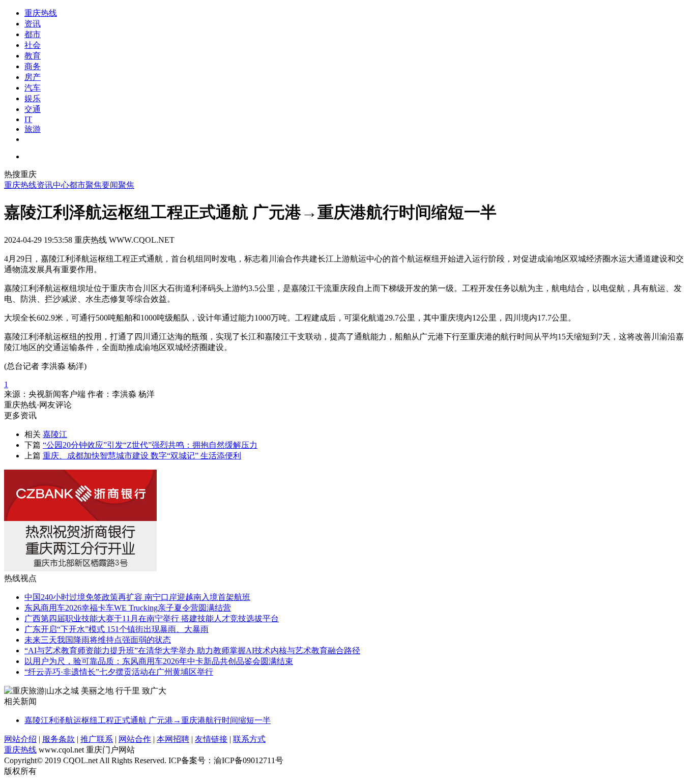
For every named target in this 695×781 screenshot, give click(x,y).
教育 (32, 55)
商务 (32, 66)
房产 (32, 77)
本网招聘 (173, 739)
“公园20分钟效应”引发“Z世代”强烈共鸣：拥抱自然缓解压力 (150, 445)
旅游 (32, 129)
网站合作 (135, 739)
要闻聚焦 (118, 185)
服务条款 (58, 739)
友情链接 (211, 739)
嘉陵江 (55, 434)
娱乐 (32, 98)
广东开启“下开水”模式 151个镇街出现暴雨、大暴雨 (116, 629)
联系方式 (249, 739)
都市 (32, 34)
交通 (32, 109)
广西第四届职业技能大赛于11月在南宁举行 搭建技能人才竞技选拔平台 (151, 618)
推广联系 (96, 739)
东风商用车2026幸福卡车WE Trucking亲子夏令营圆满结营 (127, 607)
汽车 (32, 87)
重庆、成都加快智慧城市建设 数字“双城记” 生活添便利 (142, 455)
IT (28, 119)
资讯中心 (53, 185)
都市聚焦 (85, 185)
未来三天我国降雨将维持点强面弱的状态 (97, 639)
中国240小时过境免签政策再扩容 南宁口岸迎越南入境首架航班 (137, 597)
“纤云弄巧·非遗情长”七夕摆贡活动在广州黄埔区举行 (118, 672)
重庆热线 (40, 13)
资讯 (32, 23)
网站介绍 (20, 739)
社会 (32, 45)
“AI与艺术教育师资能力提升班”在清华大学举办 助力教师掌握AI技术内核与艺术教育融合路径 (192, 650)
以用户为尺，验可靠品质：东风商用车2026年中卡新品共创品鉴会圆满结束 (158, 661)
